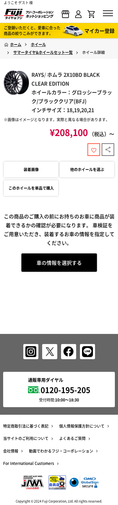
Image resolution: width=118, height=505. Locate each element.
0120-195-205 (65, 389)
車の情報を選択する (59, 262)
